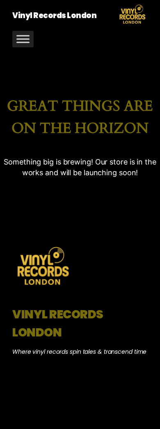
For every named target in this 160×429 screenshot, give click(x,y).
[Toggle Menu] (23, 39)
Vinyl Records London (54, 15)
